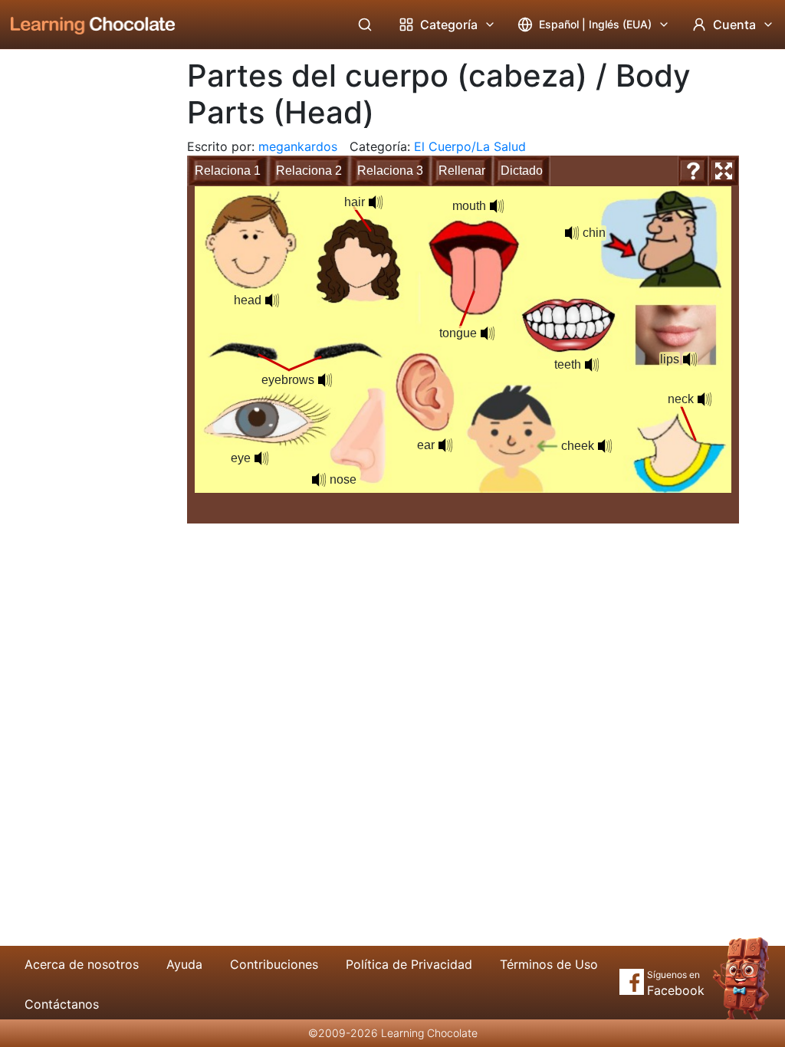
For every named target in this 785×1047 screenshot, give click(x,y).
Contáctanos (62, 1004)
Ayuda (184, 964)
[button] (272, 300)
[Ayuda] (693, 171)
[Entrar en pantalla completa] (723, 171)
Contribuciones (274, 964)
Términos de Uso (549, 964)
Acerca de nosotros (82, 964)
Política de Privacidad (409, 964)
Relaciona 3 (390, 170)
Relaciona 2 (309, 170)
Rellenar (461, 170)
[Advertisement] (81, 303)
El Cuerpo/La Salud (470, 146)
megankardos (297, 146)
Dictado (522, 170)
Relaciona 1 (228, 170)
